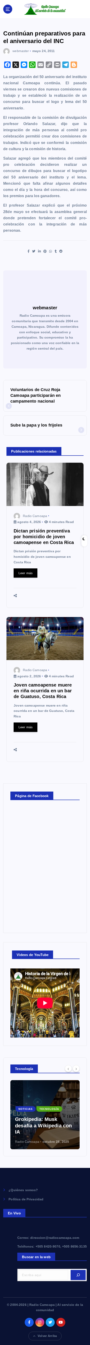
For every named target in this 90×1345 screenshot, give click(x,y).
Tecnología (28, 1096)
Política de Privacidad (26, 1199)
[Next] (76, 1068)
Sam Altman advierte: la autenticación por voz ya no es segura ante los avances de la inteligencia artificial (44, 1119)
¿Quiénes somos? (23, 1190)
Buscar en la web (36, 1257)
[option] (45, 1114)
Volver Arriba (47, 1336)
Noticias (48, 1089)
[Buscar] (78, 1275)
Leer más (25, 573)
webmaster (20, 51)
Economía (26, 1089)
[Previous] (68, 1068)
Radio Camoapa (35, 516)
